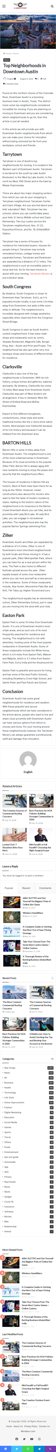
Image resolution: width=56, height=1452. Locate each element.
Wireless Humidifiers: (33, 913)
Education (9, 1117)
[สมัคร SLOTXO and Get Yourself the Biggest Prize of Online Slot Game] (11, 902)
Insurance (9, 1206)
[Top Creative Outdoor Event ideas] (10, 1404)
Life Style (9, 1097)
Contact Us (44, 1426)
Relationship (10, 1226)
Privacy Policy (30, 1426)
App (6, 1167)
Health (7, 1087)
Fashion (8, 1107)
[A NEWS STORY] (20, 6)
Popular (9, 888)
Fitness (8, 1177)
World (7, 1192)
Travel (7, 1137)
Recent (26, 888)
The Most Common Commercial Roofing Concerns (12, 1005)
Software (9, 1211)
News (16, 53)
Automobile (10, 1162)
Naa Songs (9, 1068)
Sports (7, 1132)
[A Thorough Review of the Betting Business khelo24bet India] (11, 961)
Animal (7, 1231)
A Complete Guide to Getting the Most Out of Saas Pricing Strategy (37, 929)
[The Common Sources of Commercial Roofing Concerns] (14, 801)
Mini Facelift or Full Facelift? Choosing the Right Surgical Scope (40, 847)
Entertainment (11, 1152)
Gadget (8, 1196)
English (10, 79)
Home (8, 53)
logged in (19, 875)
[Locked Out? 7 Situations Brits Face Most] (14, 834)
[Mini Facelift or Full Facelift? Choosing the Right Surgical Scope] (41, 834)
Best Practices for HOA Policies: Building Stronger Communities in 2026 (37, 1359)
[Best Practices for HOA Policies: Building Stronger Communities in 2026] (41, 801)
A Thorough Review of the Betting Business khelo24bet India (37, 959)
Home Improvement (14, 1102)
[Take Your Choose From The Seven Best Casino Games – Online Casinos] (11, 946)
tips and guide (11, 1157)
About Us (18, 1426)
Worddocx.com (28, 1431)
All (5, 1077)
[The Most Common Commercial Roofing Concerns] (14, 992)
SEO (6, 1172)
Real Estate (10, 1182)
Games (7, 1127)
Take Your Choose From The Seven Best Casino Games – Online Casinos (36, 944)
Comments (45, 888)
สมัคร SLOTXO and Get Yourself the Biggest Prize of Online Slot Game (37, 901)
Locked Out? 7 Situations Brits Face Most (12, 847)
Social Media (10, 1122)
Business (8, 1082)
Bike (6, 1221)
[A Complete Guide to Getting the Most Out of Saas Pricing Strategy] (11, 931)
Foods (7, 1147)
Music (7, 1187)
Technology (10, 1092)
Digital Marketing (12, 1112)
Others (7, 1142)
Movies (8, 1216)
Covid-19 (8, 1201)
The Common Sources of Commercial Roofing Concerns (14, 813)
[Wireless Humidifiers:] (11, 917)
